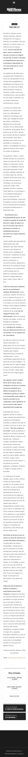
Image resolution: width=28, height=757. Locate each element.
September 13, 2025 (14, 680)
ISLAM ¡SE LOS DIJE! (14, 696)
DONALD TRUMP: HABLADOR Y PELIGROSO (14, 687)
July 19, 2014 (14, 697)
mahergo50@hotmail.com (17, 657)
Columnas (14, 24)
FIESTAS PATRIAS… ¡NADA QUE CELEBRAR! (14, 678)
